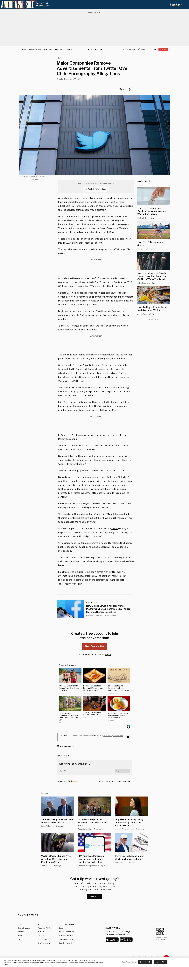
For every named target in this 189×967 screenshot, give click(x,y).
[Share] (129, 89)
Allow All (160, 962)
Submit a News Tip (66, 943)
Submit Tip (94, 896)
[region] (94, 962)
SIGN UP (163, 49)
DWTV (69, 49)
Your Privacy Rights (66, 924)
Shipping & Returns (66, 935)
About (40, 924)
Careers (41, 935)
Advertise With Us (44, 928)
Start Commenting (94, 646)
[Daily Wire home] (94, 49)
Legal (61, 928)
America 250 (59, 49)
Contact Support (44, 939)
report (85, 198)
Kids (19, 939)
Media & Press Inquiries (67, 932)
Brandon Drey (62, 79)
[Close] (185, 962)
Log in (108, 654)
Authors (41, 932)
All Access (48, 49)
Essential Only (145, 962)
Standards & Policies (66, 939)
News (23, 49)
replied (62, 580)
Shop (20, 935)
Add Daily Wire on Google (98, 189)
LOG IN (154, 49)
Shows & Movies (35, 49)
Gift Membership (44, 943)
